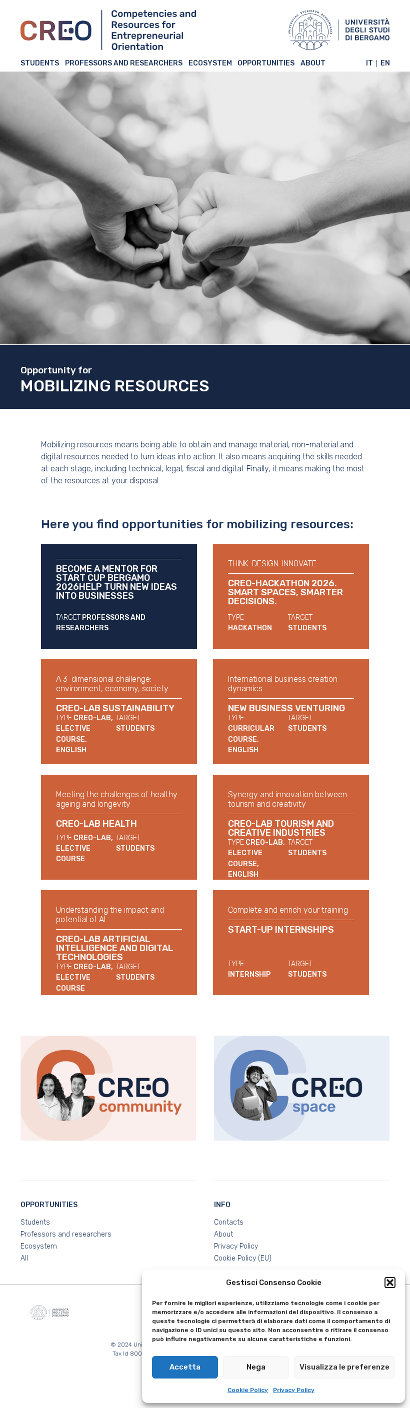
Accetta (185, 1367)
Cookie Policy (248, 1390)
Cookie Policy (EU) (243, 1258)
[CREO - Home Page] (108, 30)
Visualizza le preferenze (345, 1367)
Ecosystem (210, 63)
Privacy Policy (293, 1390)
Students (39, 63)
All (24, 1258)
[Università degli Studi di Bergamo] (339, 30)
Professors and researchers (123, 63)
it (369, 63)
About (313, 63)
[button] (390, 1283)
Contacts (229, 1222)
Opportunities (266, 63)
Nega (256, 1367)
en (385, 63)
